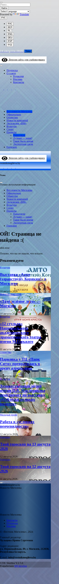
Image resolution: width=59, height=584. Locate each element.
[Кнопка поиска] (1, 54)
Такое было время (23, 141)
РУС (3, 17)
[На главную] (25, 105)
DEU (10, 37)
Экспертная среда (23, 144)
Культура (12, 126)
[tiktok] (10, 88)
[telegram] (6, 88)
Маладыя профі (8, 414)
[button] (2, 492)
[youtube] (17, 88)
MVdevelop (20, 566)
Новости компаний (17, 120)
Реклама (17, 79)
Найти (4, 8)
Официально (14, 114)
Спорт (10, 129)
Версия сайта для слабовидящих (26, 59)
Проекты (12, 132)
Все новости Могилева (19, 111)
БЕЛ (10, 27)
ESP (10, 41)
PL (9, 30)
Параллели (19, 135)
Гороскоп (12, 147)
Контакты (18, 82)
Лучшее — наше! (22, 138)
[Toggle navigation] (1, 65)
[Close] (1, 2)
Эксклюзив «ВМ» (17, 123)
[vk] (14, 88)
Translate (24, 14)
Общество (12, 117)
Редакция (18, 76)
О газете (11, 73)
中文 (10, 44)
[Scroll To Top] (1, 482)
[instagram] (2, 88)
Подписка (12, 70)
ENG (10, 34)
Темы (28, 51)
